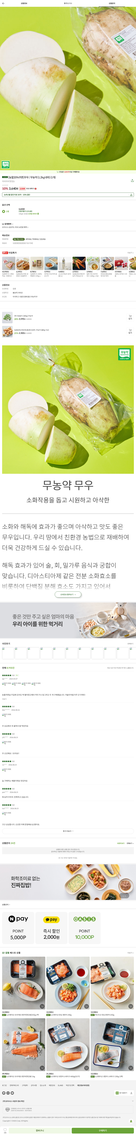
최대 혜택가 (27, 189)
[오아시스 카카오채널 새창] (3, 1093)
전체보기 (130, 644)
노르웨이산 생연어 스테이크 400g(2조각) (65, 1076)
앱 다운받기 (123, 1093)
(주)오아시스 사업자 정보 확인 (13, 1101)
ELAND (60, 1085)
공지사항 (34, 1085)
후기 (68, 3)
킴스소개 (43, 1085)
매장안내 (52, 1085)
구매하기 (103, 1130)
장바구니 (40, 1130)
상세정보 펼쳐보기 (67, 594)
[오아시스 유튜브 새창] (12, 1093)
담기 (130, 319)
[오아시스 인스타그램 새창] (8, 1093)
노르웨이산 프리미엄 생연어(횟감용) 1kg (20, 1076)
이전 (3, 3)
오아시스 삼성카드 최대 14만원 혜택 (14, 227)
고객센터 (25, 1085)
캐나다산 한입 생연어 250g (104, 1015)
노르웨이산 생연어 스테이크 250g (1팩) (109, 1076)
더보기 (4, 194)
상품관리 (5, 905)
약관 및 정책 (70, 1085)
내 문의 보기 (120, 843)
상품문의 (112, 3)
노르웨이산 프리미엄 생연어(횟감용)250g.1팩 (22, 1015)
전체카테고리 (14, 1085)
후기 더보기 (67, 831)
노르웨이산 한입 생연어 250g (60, 1015)
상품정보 (24, 3)
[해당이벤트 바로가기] (18, 928)
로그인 (4, 1085)
